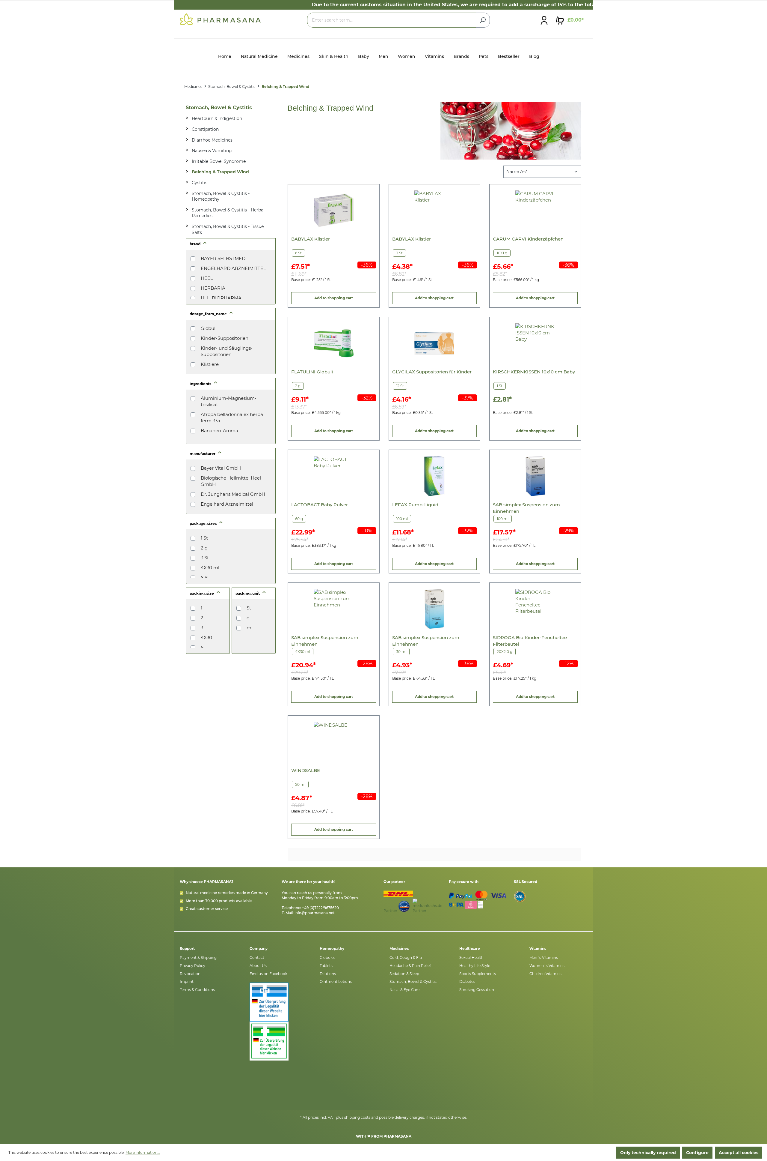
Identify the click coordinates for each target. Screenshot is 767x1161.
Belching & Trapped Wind (220, 172)
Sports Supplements (477, 973)
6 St (205, 577)
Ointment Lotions (336, 981)
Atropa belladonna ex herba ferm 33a (232, 417)
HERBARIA (213, 288)
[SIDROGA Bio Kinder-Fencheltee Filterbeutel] (535, 609)
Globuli (209, 328)
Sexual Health (471, 957)
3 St (205, 558)
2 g (204, 548)
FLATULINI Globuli (312, 372)
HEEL (207, 278)
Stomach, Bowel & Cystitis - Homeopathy (221, 196)
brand (195, 244)
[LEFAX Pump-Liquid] (434, 476)
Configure (697, 1152)
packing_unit (248, 593)
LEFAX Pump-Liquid (415, 504)
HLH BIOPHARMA (221, 298)
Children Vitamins (545, 973)
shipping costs (357, 1117)
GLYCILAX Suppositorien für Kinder (432, 372)
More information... (143, 1152)
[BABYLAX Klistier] (334, 210)
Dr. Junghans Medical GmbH (233, 494)
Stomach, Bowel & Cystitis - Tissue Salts (228, 229)
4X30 (206, 637)
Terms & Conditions (197, 989)
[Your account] (544, 20)
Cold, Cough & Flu (405, 957)
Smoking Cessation (476, 989)
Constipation (205, 129)
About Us (258, 965)
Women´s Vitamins (546, 965)
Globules (327, 957)
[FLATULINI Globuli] (334, 343)
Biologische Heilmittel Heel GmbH (231, 481)
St (249, 608)
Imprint (187, 981)
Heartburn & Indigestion (217, 118)
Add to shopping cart (333, 298)
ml (250, 627)
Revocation (190, 973)
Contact (257, 957)
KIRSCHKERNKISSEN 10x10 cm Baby (534, 372)
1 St (204, 538)
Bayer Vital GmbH (221, 468)
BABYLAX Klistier (310, 239)
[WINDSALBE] (334, 742)
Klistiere (210, 364)
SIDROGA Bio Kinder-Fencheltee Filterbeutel (530, 641)
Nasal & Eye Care (404, 989)
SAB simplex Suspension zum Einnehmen (526, 508)
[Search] (483, 20)
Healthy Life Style (474, 965)
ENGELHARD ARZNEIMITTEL (233, 268)
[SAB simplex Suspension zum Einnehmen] (535, 476)
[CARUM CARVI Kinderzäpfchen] (535, 210)
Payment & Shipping (198, 957)
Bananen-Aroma (219, 430)
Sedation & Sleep (404, 973)
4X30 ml (210, 567)
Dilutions (328, 973)
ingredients (201, 384)
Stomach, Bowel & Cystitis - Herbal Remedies (228, 213)
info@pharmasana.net (315, 913)
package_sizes (204, 523)
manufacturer (203, 453)
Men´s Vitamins (543, 957)
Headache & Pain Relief (410, 965)
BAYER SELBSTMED (223, 258)
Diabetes (467, 981)
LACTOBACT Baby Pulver (319, 504)
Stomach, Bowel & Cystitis (219, 107)
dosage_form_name (209, 314)
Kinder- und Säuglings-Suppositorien (227, 351)
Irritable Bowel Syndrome (219, 161)
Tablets (326, 965)
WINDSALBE (305, 770)
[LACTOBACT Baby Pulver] (334, 476)
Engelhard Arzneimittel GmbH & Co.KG (227, 507)
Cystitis (199, 182)
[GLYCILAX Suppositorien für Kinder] (434, 343)
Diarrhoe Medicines (212, 140)
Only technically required (648, 1152)
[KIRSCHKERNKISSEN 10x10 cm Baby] (535, 343)
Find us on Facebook (268, 973)
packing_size (202, 593)
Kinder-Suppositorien (224, 338)
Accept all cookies (738, 1152)
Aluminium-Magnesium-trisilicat (228, 401)
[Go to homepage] (220, 19)
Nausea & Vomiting (212, 150)
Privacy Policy (192, 965)
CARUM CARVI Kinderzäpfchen (528, 239)
